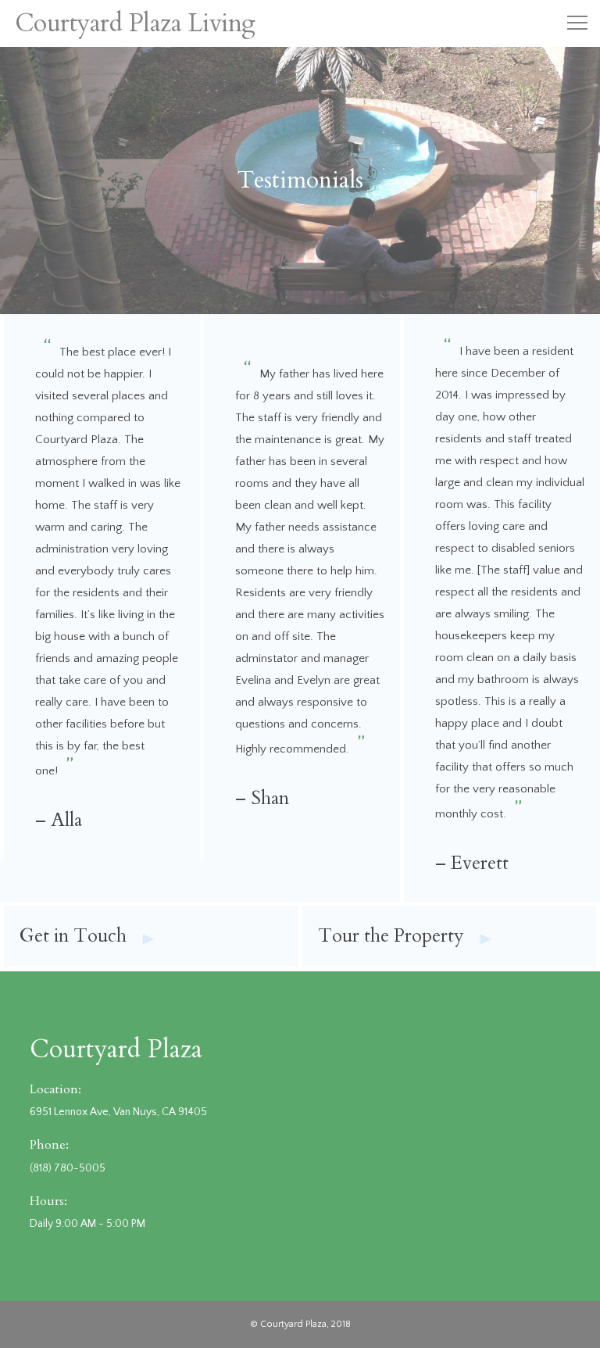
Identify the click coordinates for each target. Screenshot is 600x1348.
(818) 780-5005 (67, 1168)
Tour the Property (406, 937)
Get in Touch (89, 937)
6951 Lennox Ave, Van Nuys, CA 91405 (118, 1112)
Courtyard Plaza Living (135, 23)
